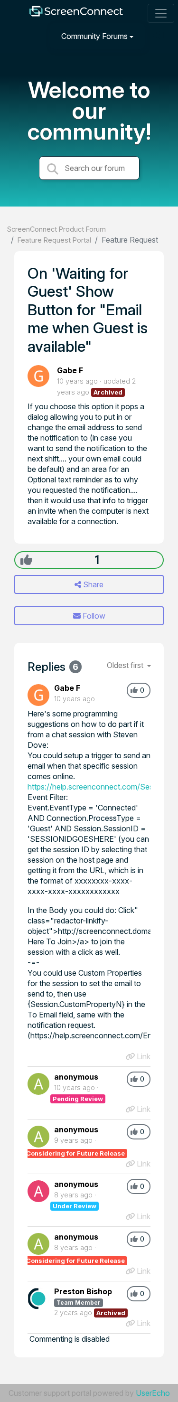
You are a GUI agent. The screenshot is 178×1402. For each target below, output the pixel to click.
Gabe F (70, 370)
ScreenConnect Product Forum (56, 229)
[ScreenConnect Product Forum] (76, 13)
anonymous (76, 1077)
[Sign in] (159, 36)
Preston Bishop (83, 1291)
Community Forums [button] (94, 36)
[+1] (26, 560)
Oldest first (126, 665)
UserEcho (153, 1393)
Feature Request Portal (54, 240)
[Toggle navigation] (161, 13)
